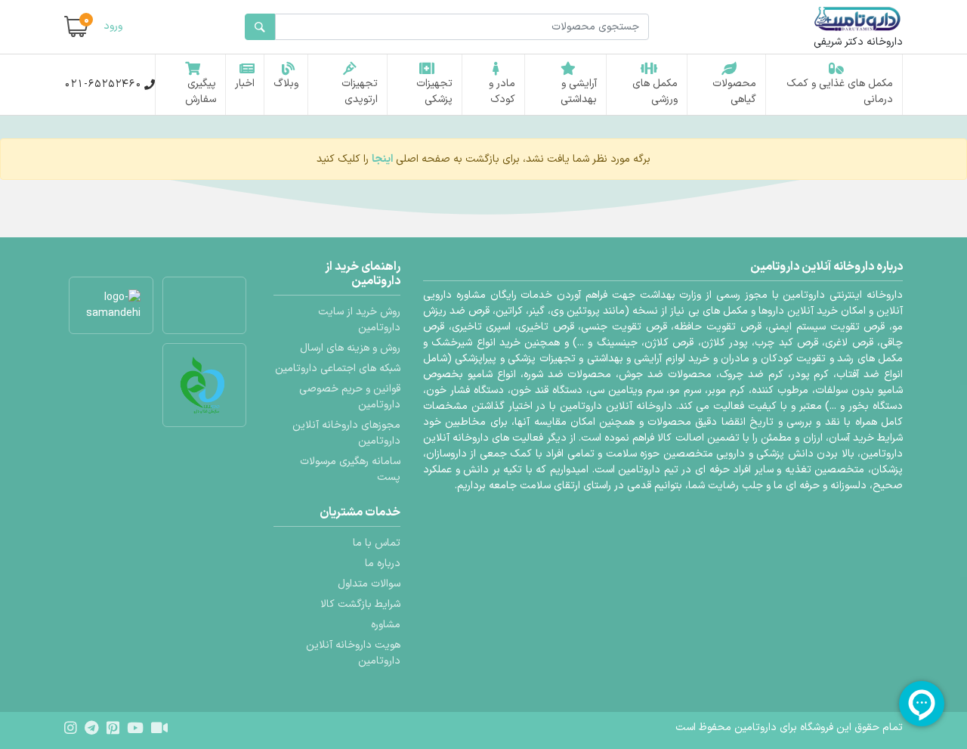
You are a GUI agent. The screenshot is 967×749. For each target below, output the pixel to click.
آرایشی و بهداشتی (579, 91)
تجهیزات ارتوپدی (359, 91)
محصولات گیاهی (734, 91)
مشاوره (385, 625)
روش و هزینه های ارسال (350, 348)
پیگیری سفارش (200, 91)
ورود (112, 26)
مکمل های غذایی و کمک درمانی (839, 91)
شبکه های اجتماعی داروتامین (337, 368)
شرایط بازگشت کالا (360, 604)
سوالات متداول (369, 584)
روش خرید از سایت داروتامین (359, 320)
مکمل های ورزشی (655, 91)
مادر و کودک (502, 91)
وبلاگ (285, 83)
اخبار (245, 83)
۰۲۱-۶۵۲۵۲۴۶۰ (102, 84)
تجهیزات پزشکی (434, 91)
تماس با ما (376, 543)
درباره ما (382, 563)
